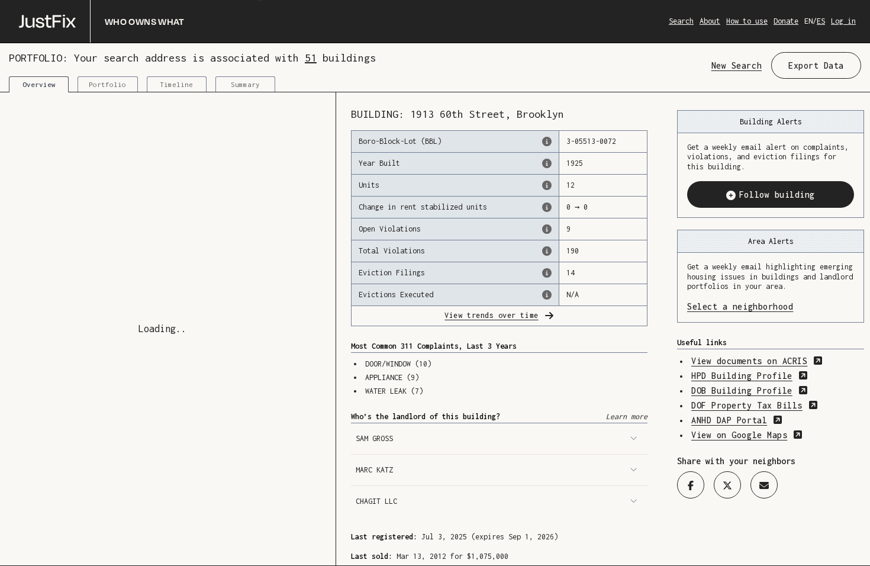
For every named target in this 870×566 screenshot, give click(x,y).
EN (808, 21)
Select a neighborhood (770, 306)
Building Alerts (771, 121)
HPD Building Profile (749, 376)
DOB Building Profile (749, 390)
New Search (736, 65)
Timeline (176, 84)
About (710, 21)
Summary (245, 84)
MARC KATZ (374, 469)
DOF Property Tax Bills (754, 405)
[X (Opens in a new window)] (727, 485)
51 (311, 58)
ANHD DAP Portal (736, 420)
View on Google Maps (747, 435)
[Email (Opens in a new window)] (764, 485)
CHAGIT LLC (376, 501)
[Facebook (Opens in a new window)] (690, 485)
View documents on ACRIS (757, 361)
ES (821, 21)
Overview (39, 84)
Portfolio (107, 84)
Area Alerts (771, 241)
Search (681, 21)
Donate (786, 21)
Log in (843, 21)
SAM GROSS (374, 438)
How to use (747, 21)
